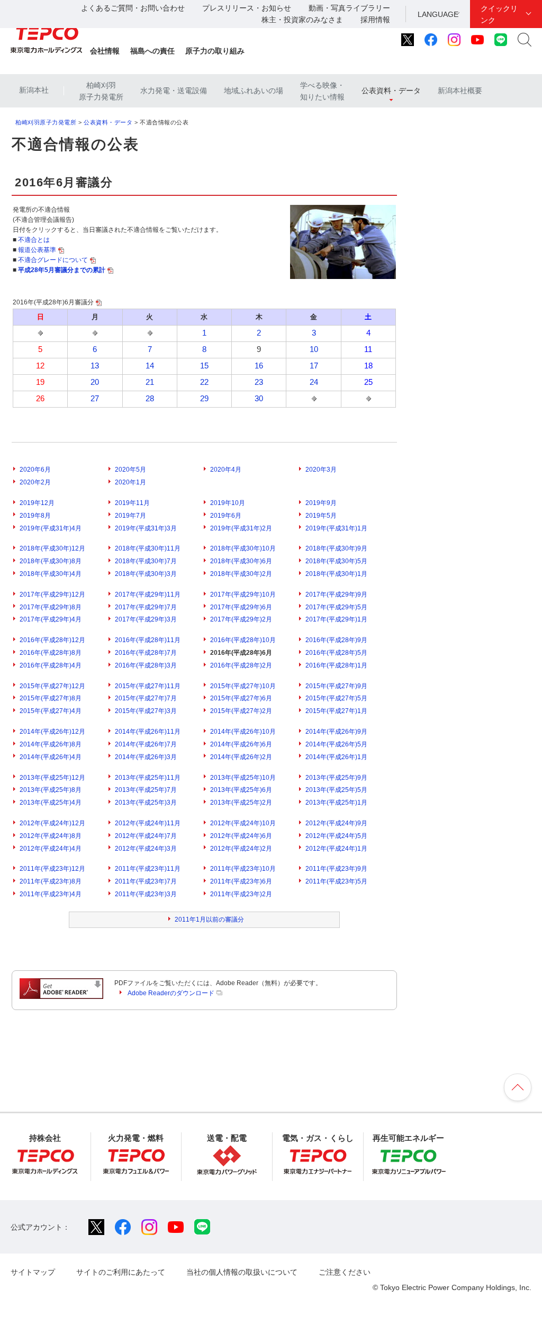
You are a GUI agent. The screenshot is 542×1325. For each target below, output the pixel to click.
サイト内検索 (524, 40)
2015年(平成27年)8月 (51, 698)
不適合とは (34, 240)
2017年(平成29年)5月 (336, 607)
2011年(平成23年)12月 (52, 868)
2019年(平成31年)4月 (51, 528)
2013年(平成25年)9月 (336, 777)
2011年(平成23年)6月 (241, 881)
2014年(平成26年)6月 (241, 744)
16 (259, 366)
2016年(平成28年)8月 (51, 652)
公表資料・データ (391, 90)
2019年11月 (132, 503)
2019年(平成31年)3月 (146, 528)
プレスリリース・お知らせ (246, 8)
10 (314, 349)
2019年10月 (227, 503)
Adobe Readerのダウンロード (171, 993)
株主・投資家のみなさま (302, 19)
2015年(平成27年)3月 (146, 711)
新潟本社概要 (460, 90)
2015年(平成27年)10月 (243, 686)
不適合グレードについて (53, 260)
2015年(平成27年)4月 (51, 711)
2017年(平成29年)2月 (241, 619)
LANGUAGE (438, 14)
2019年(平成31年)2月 (241, 528)
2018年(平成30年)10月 (243, 548)
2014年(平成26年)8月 (51, 744)
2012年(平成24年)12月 (52, 823)
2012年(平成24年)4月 (51, 848)
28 (150, 398)
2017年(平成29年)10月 (243, 594)
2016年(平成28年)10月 (243, 640)
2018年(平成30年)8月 (51, 561)
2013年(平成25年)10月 (243, 777)
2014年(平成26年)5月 (336, 744)
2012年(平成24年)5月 (336, 836)
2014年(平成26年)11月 (147, 731)
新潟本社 (34, 90)
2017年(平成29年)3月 (146, 619)
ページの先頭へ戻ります (517, 1087)
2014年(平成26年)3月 (146, 757)
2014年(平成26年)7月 (146, 744)
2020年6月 (35, 469)
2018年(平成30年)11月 (147, 548)
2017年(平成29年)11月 (147, 594)
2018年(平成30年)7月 (146, 561)
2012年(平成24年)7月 (146, 836)
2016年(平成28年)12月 (52, 640)
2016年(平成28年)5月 (336, 652)
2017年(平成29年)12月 (52, 594)
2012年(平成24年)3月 (146, 848)
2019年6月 (225, 515)
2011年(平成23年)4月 (51, 894)
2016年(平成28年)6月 (241, 652)
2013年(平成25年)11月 (147, 777)
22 (204, 382)
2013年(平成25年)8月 (51, 790)
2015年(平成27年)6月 (241, 698)
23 (259, 382)
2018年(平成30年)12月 (52, 548)
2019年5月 (321, 515)
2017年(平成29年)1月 (336, 619)
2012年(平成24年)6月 (241, 836)
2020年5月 (130, 469)
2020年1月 (130, 482)
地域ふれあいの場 (253, 90)
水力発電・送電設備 (173, 90)
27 (95, 398)
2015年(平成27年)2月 (241, 711)
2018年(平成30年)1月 (336, 574)
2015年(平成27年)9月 (336, 686)
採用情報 (375, 19)
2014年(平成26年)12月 (52, 731)
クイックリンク (499, 14)
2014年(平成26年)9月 (336, 731)
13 (95, 366)
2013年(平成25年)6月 (241, 790)
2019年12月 (37, 503)
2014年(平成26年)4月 (51, 757)
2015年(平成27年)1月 (336, 711)
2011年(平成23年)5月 (336, 881)
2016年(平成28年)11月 (147, 640)
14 (150, 366)
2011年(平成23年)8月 (51, 881)
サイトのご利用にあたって (120, 1272)
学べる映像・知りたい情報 (322, 91)
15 (204, 366)
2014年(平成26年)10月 (243, 731)
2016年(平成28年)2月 (241, 665)
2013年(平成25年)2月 (241, 802)
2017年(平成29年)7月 (146, 607)
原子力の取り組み (215, 51)
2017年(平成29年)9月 (336, 594)
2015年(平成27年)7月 (146, 698)
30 (259, 398)
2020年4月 (225, 469)
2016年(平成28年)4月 (51, 665)
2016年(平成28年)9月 (336, 640)
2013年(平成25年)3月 (146, 802)
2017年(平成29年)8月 (51, 607)
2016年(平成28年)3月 (146, 665)
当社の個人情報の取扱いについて (241, 1272)
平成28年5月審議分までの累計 (61, 270)
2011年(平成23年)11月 (147, 868)
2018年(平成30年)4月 (51, 574)
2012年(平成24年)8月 (51, 836)
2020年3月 (321, 469)
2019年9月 (321, 503)
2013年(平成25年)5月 (336, 790)
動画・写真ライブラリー (349, 8)
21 (150, 382)
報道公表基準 (37, 250)
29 (204, 398)
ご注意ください (345, 1272)
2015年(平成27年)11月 (147, 686)
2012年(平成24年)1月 (336, 848)
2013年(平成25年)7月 (146, 790)
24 (314, 382)
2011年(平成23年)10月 (243, 868)
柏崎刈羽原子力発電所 (101, 91)
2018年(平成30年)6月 (241, 561)
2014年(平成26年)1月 (336, 757)
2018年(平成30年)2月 (241, 574)
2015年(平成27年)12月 (52, 686)
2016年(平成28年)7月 (146, 652)
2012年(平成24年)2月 (241, 848)
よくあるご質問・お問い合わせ (133, 8)
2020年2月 (35, 482)
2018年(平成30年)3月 (146, 574)
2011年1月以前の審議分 (209, 919)
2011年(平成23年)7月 (146, 881)
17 (314, 366)
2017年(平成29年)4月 (51, 619)
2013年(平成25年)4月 (51, 802)
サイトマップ (33, 1272)
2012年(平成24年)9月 (336, 823)
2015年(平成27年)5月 (336, 698)
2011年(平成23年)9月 (336, 868)
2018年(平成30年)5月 (336, 561)
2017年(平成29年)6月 (241, 607)
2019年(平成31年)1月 (336, 528)
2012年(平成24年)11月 (147, 823)
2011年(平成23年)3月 (146, 894)
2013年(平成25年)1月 (336, 802)
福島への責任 (152, 51)
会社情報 (105, 51)
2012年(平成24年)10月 (243, 823)
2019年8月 (35, 515)
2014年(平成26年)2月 (241, 757)
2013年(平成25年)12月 (52, 777)
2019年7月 (130, 515)
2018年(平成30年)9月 (336, 548)
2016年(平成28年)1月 (336, 665)
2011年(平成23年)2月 (241, 894)
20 (95, 382)
